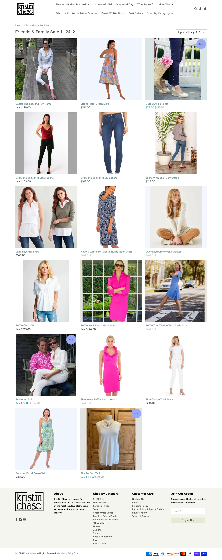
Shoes (96, 533)
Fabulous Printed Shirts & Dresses (76, 13)
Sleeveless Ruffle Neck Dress (98, 399)
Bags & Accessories (103, 536)
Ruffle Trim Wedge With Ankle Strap (167, 325)
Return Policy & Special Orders (148, 509)
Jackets (97, 529)
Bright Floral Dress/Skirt (95, 103)
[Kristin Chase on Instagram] (20, 520)
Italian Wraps (165, 4)
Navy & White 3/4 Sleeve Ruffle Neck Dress (106, 251)
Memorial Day (124, 4)
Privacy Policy (139, 512)
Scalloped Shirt (25, 399)
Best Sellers (136, 13)
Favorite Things (101, 506)
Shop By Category (158, 13)
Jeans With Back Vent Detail (162, 177)
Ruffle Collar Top (25, 325)
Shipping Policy (140, 506)
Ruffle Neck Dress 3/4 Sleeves (99, 325)
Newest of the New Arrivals (73, 4)
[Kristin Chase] (25, 9)
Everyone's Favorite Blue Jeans (99, 177)
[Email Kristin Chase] (24, 520)
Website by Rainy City (67, 553)
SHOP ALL (98, 499)
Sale (95, 540)
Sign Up (188, 520)
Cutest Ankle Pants (157, 103)
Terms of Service (141, 516)
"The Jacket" (145, 4)
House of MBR (103, 4)
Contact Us (138, 499)
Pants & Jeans (100, 543)
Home (17, 25)
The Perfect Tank (91, 473)
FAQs (135, 502)
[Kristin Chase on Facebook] (16, 520)
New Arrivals (99, 502)
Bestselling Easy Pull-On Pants (33, 103)
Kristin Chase (29, 553)
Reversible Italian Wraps (105, 519)
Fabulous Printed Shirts (105, 516)
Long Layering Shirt (27, 251)
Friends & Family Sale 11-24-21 (38, 25)
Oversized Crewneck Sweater (163, 251)
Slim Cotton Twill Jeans (159, 399)
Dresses (97, 526)
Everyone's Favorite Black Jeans (34, 177)
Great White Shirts (113, 13)
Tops (95, 509)
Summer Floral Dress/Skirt (31, 473)
